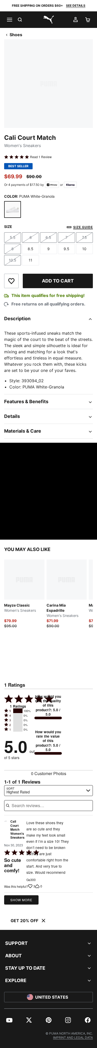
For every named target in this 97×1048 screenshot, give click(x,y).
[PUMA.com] (48, 19)
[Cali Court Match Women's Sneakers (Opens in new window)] (5, 831)
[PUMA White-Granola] (12, 209)
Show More (21, 900)
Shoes (16, 34)
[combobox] (48, 790)
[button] (18, 710)
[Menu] (9, 19)
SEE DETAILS (75, 5)
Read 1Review (41, 157)
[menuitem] (9, 1020)
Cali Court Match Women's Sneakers (17, 830)
